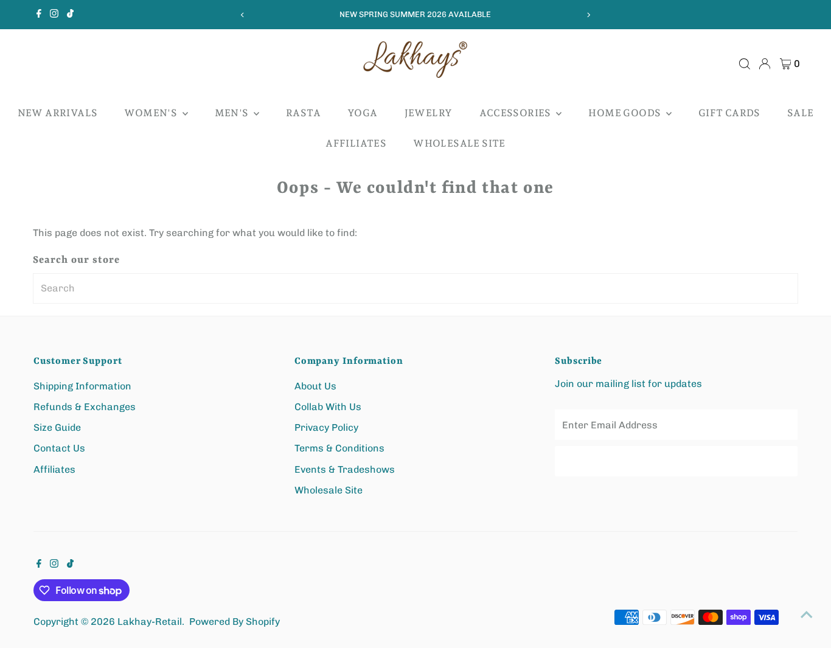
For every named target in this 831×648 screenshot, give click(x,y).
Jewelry (429, 113)
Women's (151, 113)
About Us (315, 386)
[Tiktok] (70, 14)
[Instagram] (54, 14)
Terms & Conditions (339, 448)
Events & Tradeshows (344, 469)
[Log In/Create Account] (764, 63)
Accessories (516, 113)
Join (676, 461)
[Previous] (243, 15)
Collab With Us (327, 407)
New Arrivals (58, 113)
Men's (233, 113)
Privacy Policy (326, 427)
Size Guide (57, 427)
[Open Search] (744, 63)
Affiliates (355, 143)
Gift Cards (729, 113)
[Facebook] (38, 14)
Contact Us (59, 448)
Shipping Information (82, 386)
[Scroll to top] (806, 614)
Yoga (362, 113)
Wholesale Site (459, 143)
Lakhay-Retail (149, 621)
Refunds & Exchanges (84, 407)
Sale (800, 113)
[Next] (588, 15)
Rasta (303, 113)
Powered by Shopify (234, 621)
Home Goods (625, 113)
